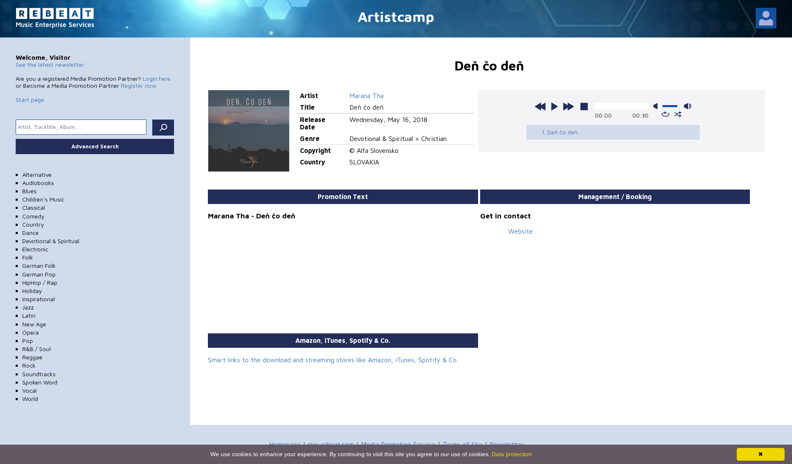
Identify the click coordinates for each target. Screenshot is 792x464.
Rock (28, 365)
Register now (138, 85)
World (30, 398)
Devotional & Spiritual (50, 240)
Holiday (32, 290)
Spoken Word (39, 382)
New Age (34, 324)
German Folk (39, 265)
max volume (687, 106)
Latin (28, 315)
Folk (27, 257)
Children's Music (43, 199)
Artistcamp (396, 16)
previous (540, 106)
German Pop (39, 274)
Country (33, 224)
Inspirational (38, 298)
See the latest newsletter (50, 64)
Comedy (33, 216)
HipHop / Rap (39, 282)
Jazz (28, 307)
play (554, 106)
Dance (30, 232)
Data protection (512, 454)
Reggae (32, 357)
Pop (27, 340)
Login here (156, 78)
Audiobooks (38, 182)
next (568, 106)
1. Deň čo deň (560, 132)
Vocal (29, 390)
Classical (33, 207)
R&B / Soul (36, 348)
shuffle (678, 114)
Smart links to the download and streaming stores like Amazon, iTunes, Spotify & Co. (333, 359)
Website (520, 231)
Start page (30, 99)
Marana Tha (366, 95)
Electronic (35, 249)
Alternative (37, 174)
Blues (29, 191)
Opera (30, 332)
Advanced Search (95, 146)
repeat (665, 114)
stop (584, 106)
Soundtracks (39, 373)
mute (657, 106)
